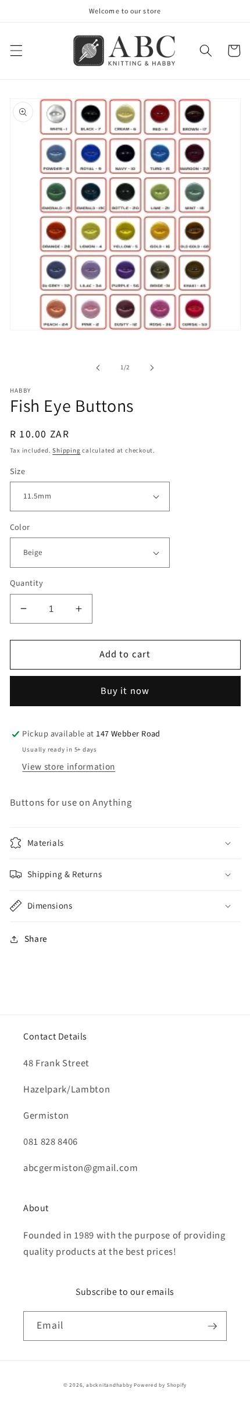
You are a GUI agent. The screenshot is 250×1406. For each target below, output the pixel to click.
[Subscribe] (212, 1326)
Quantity (27, 583)
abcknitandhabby (109, 1385)
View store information (68, 766)
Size (18, 472)
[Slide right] (152, 367)
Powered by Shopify (160, 1385)
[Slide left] (98, 367)
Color (20, 527)
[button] (16, 51)
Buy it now (125, 691)
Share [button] (36, 938)
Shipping (66, 450)
